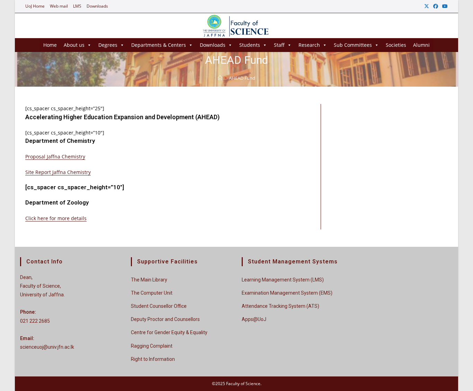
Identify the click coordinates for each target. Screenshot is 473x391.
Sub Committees (353, 45)
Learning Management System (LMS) (283, 280)
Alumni (421, 45)
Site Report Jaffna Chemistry (58, 172)
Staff (279, 45)
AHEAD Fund (242, 78)
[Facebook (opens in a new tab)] (435, 6)
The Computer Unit (151, 293)
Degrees (107, 45)
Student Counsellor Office (159, 306)
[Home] (220, 78)
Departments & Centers (158, 45)
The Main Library (149, 280)
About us (74, 45)
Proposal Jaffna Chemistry (55, 156)
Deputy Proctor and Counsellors (165, 319)
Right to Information (153, 359)
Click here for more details (56, 218)
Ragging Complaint (151, 346)
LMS (77, 6)
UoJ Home (35, 6)
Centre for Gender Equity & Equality (169, 332)
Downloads (97, 6)
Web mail (59, 6)
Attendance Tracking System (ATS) (280, 306)
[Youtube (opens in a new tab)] (444, 6)
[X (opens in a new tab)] (426, 6)
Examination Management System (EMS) (287, 293)
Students (249, 45)
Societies (396, 45)
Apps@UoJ (254, 319)
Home (50, 45)
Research (309, 45)
